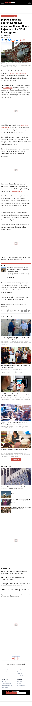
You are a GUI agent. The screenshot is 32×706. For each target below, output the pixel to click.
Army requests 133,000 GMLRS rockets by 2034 (20, 492)
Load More (16, 459)
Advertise (4, 681)
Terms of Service (6, 672)
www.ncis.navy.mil (17, 191)
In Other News (6, 317)
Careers (19, 683)
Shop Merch (20, 676)
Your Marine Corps (9, 16)
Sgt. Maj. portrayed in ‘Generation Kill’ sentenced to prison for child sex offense (15, 596)
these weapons (7, 87)
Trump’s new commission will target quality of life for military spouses (15, 366)
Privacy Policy (5, 670)
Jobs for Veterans (21, 685)
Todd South (11, 277)
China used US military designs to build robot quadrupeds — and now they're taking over (13, 487)
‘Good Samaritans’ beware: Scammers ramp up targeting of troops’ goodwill (15, 395)
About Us (19, 681)
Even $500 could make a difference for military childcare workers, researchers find (15, 450)
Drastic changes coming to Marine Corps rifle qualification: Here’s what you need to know (18, 269)
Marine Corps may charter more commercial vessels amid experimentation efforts (14, 572)
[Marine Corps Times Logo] (10, 2)
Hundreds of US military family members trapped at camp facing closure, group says (15, 584)
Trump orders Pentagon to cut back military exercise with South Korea (21, 508)
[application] (16, 476)
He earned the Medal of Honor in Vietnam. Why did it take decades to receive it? (15, 590)
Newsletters (20, 672)
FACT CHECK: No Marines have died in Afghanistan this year (12, 578)
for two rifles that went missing (17, 73)
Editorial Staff (5, 687)
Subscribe (19, 670)
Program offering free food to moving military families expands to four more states (14, 423)
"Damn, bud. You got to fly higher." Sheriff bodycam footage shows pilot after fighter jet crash (20, 501)
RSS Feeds (19, 674)
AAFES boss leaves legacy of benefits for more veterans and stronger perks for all (15, 338)
